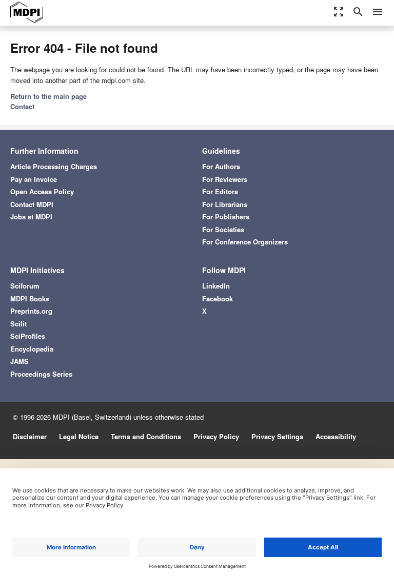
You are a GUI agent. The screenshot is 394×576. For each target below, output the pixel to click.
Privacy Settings (277, 436)
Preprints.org (31, 311)
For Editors (220, 191)
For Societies (223, 229)
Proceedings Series (41, 374)
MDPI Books (29, 298)
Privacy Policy (216, 436)
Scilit (18, 323)
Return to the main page (48, 96)
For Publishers (225, 216)
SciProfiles (27, 336)
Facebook (217, 298)
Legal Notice (78, 436)
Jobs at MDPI (31, 216)
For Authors (221, 166)
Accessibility (336, 436)
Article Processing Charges (53, 166)
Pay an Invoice (33, 179)
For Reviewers (224, 179)
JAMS (19, 361)
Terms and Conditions (146, 436)
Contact (22, 106)
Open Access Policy (42, 191)
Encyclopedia (31, 349)
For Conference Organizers (245, 241)
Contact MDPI (31, 204)
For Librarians (224, 204)
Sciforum (25, 286)
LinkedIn (216, 286)
